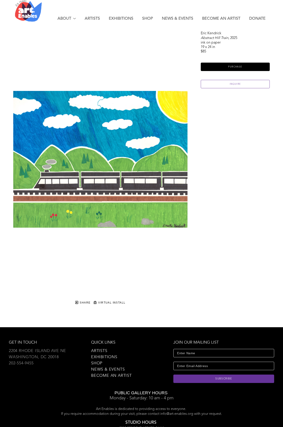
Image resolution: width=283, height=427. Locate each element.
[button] (66, 18)
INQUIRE (235, 84)
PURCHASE (235, 67)
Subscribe (223, 378)
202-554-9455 (21, 363)
